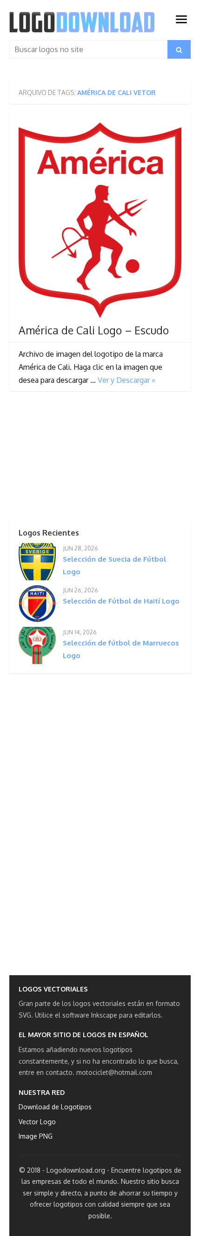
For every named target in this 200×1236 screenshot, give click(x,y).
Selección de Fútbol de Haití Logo (121, 601)
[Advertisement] (79, 459)
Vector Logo (37, 1122)
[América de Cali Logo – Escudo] (100, 220)
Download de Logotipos (55, 1107)
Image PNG (36, 1136)
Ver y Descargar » (126, 380)
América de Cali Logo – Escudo (94, 330)
